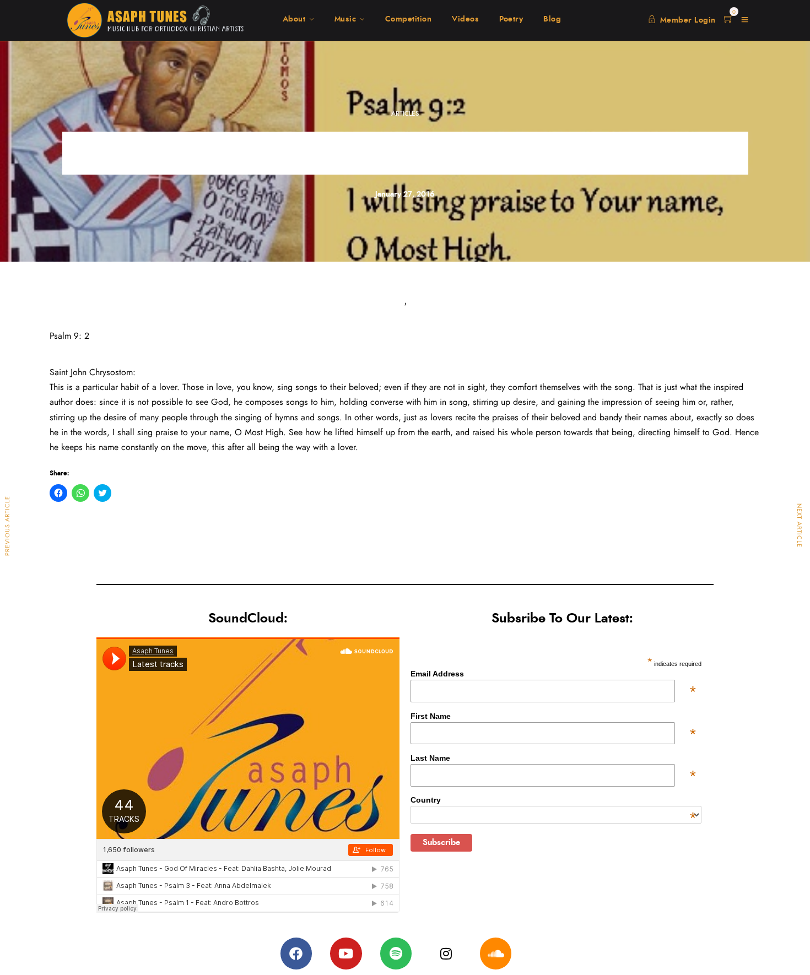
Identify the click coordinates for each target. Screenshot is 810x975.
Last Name (553, 758)
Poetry (511, 19)
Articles (405, 113)
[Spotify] (396, 953)
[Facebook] (296, 953)
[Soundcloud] (496, 953)
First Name (553, 716)
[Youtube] (346, 953)
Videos (465, 19)
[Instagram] (446, 953)
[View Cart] (728, 19)
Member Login (688, 20)
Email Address (553, 673)
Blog (552, 19)
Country (553, 799)
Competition (408, 19)
